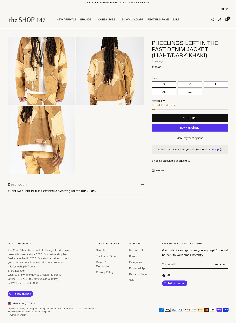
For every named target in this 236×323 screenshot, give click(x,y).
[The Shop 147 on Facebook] (222, 9)
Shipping (157, 160)
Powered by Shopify (17, 315)
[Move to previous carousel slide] (218, 224)
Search (100, 250)
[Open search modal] (213, 19)
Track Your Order (106, 256)
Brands (133, 256)
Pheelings (157, 61)
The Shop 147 (31, 308)
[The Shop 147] (27, 19)
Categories (135, 262)
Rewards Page (138, 274)
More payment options (190, 138)
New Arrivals (136, 250)
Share (160, 170)
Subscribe (221, 264)
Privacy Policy (104, 272)
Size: (156, 78)
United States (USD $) (22, 303)
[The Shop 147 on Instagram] (226, 9)
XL (164, 91)
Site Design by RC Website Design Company (29, 311)
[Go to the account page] (220, 19)
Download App (137, 268)
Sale (131, 280)
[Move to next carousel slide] (225, 224)
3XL (190, 91)
